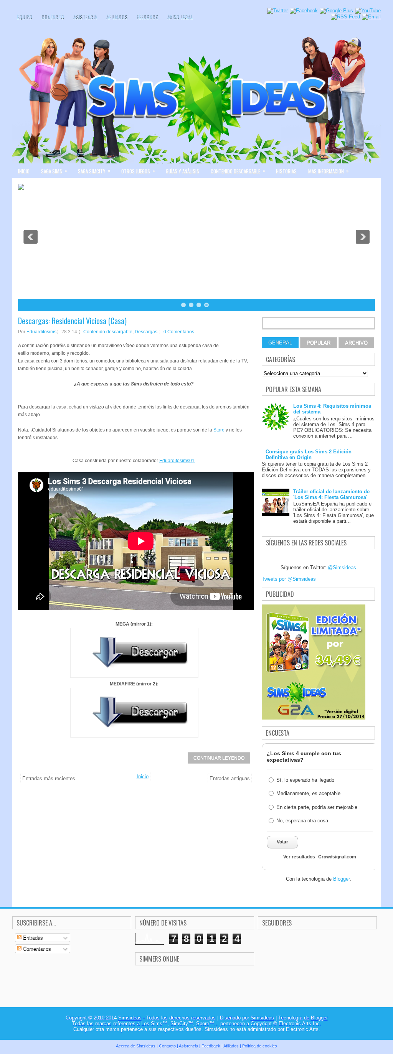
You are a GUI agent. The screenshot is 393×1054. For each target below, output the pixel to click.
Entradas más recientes (48, 778)
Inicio (24, 171)
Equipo (24, 16)
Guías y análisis (182, 171)
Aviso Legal (180, 16)
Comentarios (36, 949)
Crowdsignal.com (337, 857)
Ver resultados (299, 857)
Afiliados (116, 16)
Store (219, 430)
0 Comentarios (178, 331)
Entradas (32, 937)
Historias (286, 171)
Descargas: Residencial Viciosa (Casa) (72, 320)
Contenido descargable (238, 170)
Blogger (341, 879)
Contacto (52, 16)
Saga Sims (54, 170)
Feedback (147, 16)
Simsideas (130, 1018)
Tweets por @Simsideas (289, 579)
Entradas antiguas (230, 778)
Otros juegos (138, 170)
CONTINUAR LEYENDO (218, 758)
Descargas (146, 331)
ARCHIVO (356, 343)
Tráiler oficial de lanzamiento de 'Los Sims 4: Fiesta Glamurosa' (331, 494)
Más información (328, 170)
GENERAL (280, 343)
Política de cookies (259, 1046)
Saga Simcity (94, 170)
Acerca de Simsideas (135, 1046)
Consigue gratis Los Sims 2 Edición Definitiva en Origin (309, 454)
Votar (282, 842)
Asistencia (85, 16)
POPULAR (318, 343)
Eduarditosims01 (177, 460)
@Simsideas (342, 567)
